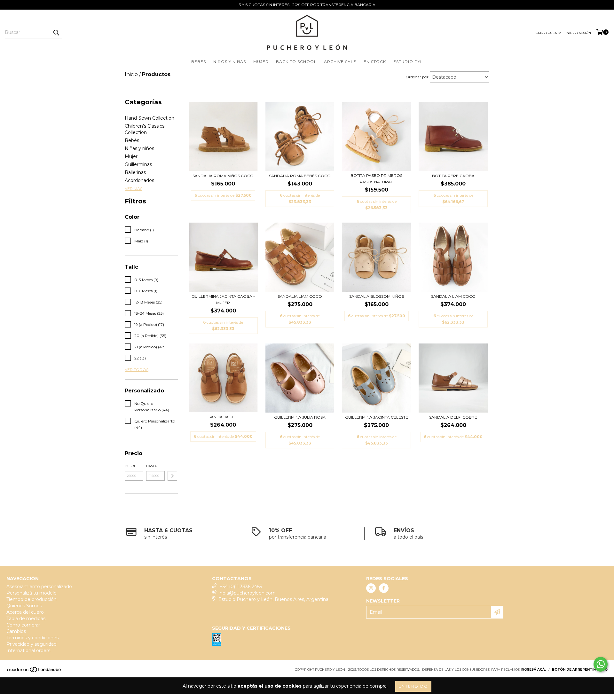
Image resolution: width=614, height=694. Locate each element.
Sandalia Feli (223, 416)
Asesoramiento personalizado (39, 586)
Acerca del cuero (25, 612)
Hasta (151, 466)
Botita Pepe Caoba (453, 175)
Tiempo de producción (31, 599)
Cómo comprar (23, 625)
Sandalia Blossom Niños (376, 296)
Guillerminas (138, 164)
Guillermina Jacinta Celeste (376, 417)
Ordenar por (417, 77)
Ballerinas (135, 172)
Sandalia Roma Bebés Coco (300, 175)
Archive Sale (340, 61)
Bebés (198, 61)
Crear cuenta (548, 33)
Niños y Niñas (229, 61)
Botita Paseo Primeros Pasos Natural (376, 178)
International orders (28, 650)
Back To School (296, 61)
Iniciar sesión (578, 33)
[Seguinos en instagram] (371, 588)
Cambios (16, 631)
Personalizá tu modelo (31, 593)
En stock (375, 61)
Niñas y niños (139, 148)
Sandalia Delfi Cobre (453, 417)
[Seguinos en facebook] (384, 588)
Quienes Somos (24, 606)
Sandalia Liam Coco (300, 296)
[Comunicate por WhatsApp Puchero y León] (601, 664)
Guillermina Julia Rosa (300, 417)
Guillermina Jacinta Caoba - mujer (223, 299)
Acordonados (139, 180)
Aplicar (172, 476)
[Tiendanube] (34, 671)
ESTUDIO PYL (408, 61)
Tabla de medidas (25, 618)
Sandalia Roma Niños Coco (223, 175)
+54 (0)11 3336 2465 (241, 586)
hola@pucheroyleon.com (248, 593)
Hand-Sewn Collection (149, 118)
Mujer (261, 61)
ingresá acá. (533, 669)
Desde (130, 466)
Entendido (413, 686)
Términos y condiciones (32, 638)
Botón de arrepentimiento (580, 669)
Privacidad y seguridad (31, 644)
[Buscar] (56, 32)
